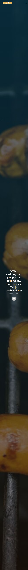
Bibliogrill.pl (6, 3)
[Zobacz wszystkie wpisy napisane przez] (14, 299)
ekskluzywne (13, 268)
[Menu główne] (25, 3)
